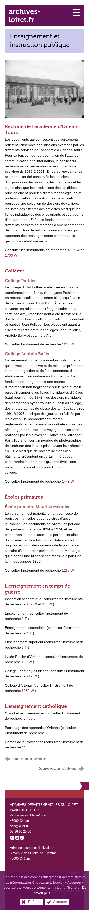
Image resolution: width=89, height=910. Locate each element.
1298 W (68, 570)
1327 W (73, 250)
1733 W (11, 255)
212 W (32, 676)
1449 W (68, 481)
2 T (24, 619)
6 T (24, 647)
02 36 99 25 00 (20, 831)
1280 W (68, 344)
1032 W (28, 691)
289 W (47, 604)
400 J (31, 718)
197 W (32, 604)
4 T (29, 633)
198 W (27, 662)
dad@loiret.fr (19, 826)
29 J (49, 733)
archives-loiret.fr (25, 15)
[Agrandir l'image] (44, 89)
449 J (26, 747)
